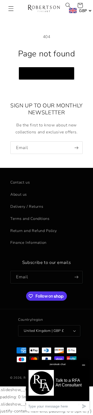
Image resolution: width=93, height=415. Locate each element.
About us (18, 194)
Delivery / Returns (26, 206)
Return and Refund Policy (33, 230)
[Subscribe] (76, 147)
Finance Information (28, 242)
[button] (11, 8)
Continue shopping (46, 73)
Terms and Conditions (30, 218)
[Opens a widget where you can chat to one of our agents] (57, 385)
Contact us (20, 182)
